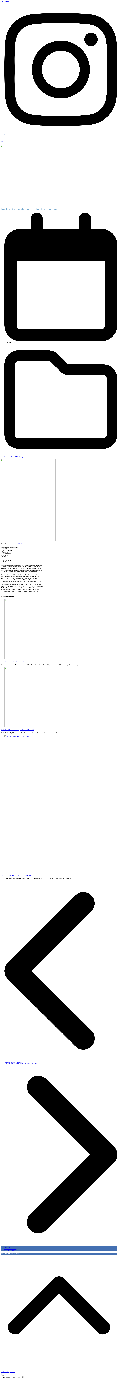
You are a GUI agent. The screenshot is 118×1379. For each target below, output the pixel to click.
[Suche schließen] (1, 1374)
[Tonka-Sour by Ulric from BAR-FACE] (49, 658)
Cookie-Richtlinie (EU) (11, 1250)
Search (3, 1377)
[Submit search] (23, 1377)
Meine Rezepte (19, 457)
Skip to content (5, 1)
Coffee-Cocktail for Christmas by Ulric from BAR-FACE (17, 730)
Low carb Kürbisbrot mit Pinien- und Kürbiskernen (16, 875)
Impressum (7, 1247)
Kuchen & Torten (9, 457)
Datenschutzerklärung (10, 1249)
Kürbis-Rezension (22, 544)
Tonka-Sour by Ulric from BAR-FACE (12, 662)
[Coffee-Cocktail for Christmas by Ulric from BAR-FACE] (49, 727)
